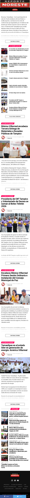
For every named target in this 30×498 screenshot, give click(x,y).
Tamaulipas (18, 488)
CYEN (25, 484)
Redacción (10, 138)
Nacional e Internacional (10, 486)
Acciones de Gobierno (16, 484)
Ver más (25, 488)
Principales (6, 484)
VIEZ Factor (19, 494)
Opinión (26, 486)
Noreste (20, 486)
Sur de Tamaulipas (9, 488)
